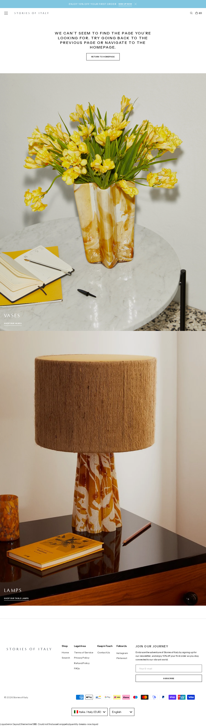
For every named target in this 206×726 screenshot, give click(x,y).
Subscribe (168, 678)
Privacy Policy (81, 657)
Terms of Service (83, 652)
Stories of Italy (20, 697)
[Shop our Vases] (103, 202)
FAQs (77, 668)
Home (65, 652)
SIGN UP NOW (125, 4)
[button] (6, 13)
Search (66, 657)
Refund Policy (82, 663)
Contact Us (103, 652)
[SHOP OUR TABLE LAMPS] (103, 468)
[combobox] (90, 712)
